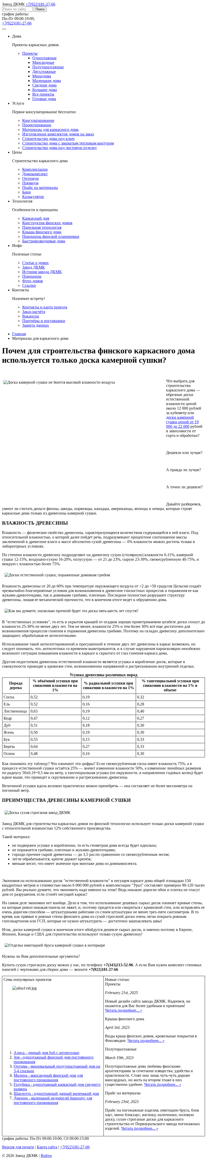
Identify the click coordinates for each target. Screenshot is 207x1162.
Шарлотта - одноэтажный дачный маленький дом (56, 1093)
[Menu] (4, 29)
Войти (46, 1155)
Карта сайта (47, 1147)
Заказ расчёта (33, 311)
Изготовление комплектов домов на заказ (58, 134)
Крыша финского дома (41, 232)
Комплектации (35, 169)
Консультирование (38, 120)
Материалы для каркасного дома (50, 129)
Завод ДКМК (33, 267)
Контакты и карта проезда (44, 307)
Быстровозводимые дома (43, 241)
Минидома (41, 76)
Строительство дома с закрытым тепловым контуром (68, 143)
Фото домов (32, 281)
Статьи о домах (35, 263)
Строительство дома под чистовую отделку (59, 148)
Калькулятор (33, 196)
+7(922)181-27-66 (40, 4)
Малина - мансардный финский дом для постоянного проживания (48, 1077)
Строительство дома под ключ (48, 138)
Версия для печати (18, 1147)
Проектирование (36, 125)
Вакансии (30, 316)
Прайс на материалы (40, 187)
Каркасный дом (35, 218)
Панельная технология (41, 227)
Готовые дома (44, 99)
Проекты (30, 53)
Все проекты (43, 94)
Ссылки (29, 285)
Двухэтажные (44, 71)
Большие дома (44, 90)
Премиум (30, 183)
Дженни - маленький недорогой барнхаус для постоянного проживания (53, 1100)
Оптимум (30, 178)
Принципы (31, 276)
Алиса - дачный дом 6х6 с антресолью (46, 1053)
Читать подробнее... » (123, 1010)
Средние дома (44, 85)
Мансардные (43, 62)
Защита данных (35, 325)
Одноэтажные (44, 58)
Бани (26, 192)
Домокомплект (35, 174)
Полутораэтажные (48, 67)
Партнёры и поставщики (43, 321)
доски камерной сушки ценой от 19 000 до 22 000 (182, 422)
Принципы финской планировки (50, 236)
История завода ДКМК (42, 272)
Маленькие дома (46, 80)
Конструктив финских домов (47, 223)
